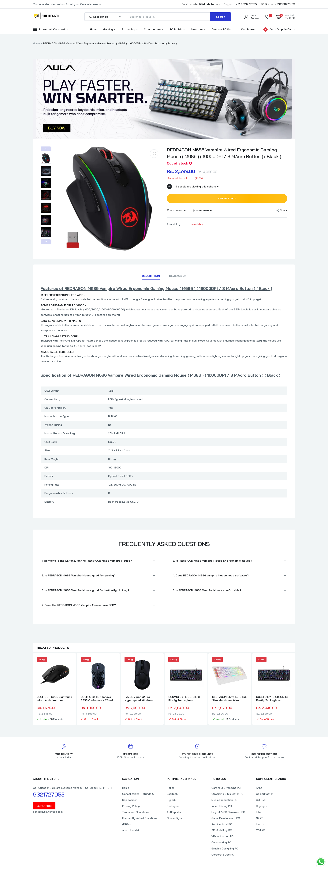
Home (94, 29)
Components (153, 29)
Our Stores (248, 29)
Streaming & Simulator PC (227, 794)
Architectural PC (221, 824)
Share (283, 210)
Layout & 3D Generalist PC (228, 812)
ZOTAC (260, 830)
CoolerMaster (264, 794)
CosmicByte (174, 818)
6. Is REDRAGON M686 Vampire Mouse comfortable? (207, 590)
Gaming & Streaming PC (226, 787)
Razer (170, 787)
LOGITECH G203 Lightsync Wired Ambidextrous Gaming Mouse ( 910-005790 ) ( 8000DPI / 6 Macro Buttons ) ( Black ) (54, 698)
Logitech (172, 794)
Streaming (129, 29)
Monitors (197, 29)
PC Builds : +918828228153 (278, 4)
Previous (46, 148)
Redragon (173, 806)
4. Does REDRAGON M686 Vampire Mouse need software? (211, 575)
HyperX (171, 800)
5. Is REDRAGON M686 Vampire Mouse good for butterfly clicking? (85, 590)
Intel (259, 812)
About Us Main (131, 830)
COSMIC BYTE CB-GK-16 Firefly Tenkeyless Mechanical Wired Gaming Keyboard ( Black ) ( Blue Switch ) (272, 698)
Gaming (108, 29)
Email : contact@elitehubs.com (201, 4)
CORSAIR (261, 800)
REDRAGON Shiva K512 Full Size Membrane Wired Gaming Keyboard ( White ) (229, 698)
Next (46, 241)
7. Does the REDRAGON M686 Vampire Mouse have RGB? (79, 605)
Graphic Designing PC (224, 848)
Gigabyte (261, 806)
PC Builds (176, 29)
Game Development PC (225, 818)
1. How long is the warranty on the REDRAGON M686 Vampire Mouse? (87, 560)
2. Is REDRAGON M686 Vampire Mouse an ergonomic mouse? (212, 560)
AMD (259, 787)
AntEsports (174, 812)
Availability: (174, 224)
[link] (68, 663)
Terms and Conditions (135, 812)
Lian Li (260, 824)
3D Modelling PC (221, 830)
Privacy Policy (131, 806)
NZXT (259, 818)
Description (151, 276)
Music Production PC (224, 800)
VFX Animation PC (222, 836)
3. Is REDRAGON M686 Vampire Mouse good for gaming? (79, 575)
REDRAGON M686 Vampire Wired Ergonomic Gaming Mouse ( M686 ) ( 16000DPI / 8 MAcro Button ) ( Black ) (224, 153)
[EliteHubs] (47, 16)
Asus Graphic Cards (282, 29)
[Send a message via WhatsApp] (321, 862)
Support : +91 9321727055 (240, 4)
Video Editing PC (221, 806)
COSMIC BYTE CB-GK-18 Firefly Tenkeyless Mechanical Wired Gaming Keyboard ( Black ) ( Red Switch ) (185, 698)
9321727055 (49, 794)
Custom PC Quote (223, 29)
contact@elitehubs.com (48, 811)
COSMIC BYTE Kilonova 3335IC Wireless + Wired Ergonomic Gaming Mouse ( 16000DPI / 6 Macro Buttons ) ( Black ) (98, 698)
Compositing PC (221, 842)
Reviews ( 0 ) (177, 276)
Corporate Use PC (222, 854)
